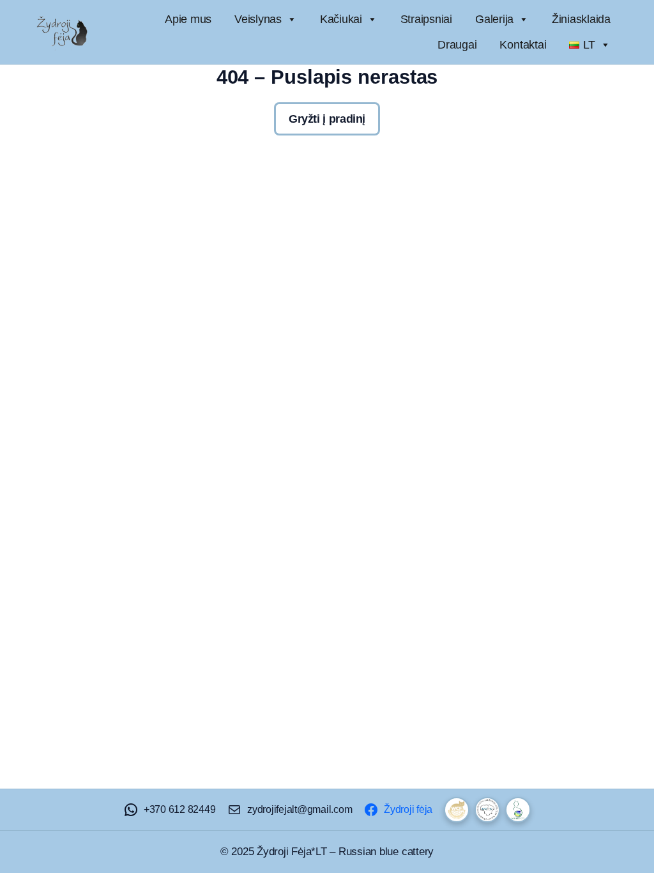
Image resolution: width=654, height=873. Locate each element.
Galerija (494, 19)
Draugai (456, 44)
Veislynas (258, 19)
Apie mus (188, 19)
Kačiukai (341, 19)
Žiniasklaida (581, 19)
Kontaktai (522, 44)
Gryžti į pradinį (327, 118)
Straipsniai (426, 19)
